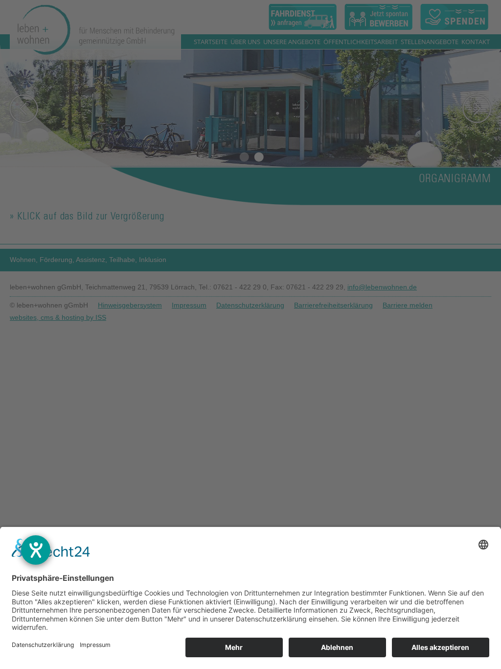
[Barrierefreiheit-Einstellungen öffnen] (35, 550)
